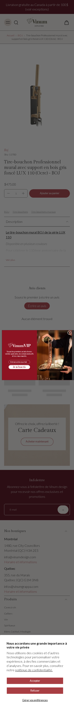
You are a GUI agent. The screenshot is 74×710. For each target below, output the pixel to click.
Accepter (35, 680)
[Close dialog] (69, 332)
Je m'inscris (19, 367)
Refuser (34, 690)
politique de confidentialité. (34, 670)
